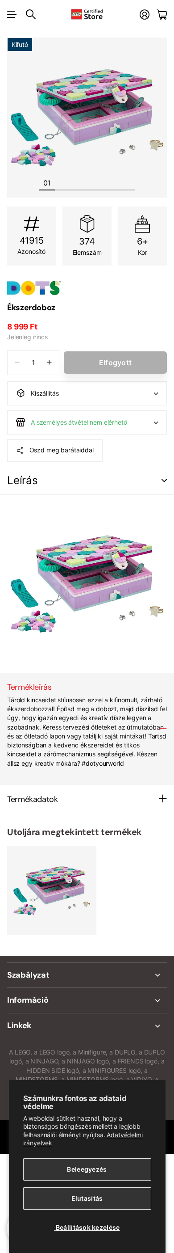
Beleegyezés (87, 1169)
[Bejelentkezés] (144, 14)
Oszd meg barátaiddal (61, 450)
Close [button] (87, 975)
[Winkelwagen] (162, 14)
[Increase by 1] (49, 362)
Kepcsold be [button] (164, 480)
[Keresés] (31, 14)
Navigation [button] (12, 14)
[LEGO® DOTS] (87, 287)
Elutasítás (87, 1198)
